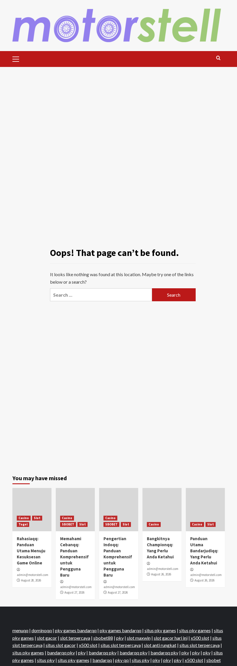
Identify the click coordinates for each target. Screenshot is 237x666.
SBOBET (68, 524)
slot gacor (47, 638)
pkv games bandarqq (76, 630)
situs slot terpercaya (121, 645)
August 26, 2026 (161, 574)
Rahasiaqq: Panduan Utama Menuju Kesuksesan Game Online (31, 551)
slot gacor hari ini (171, 638)
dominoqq (42, 630)
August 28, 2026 (31, 580)
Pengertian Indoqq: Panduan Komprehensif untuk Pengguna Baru (117, 557)
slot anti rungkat (160, 645)
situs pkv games (160, 630)
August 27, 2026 (74, 592)
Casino (23, 518)
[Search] (218, 58)
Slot (37, 518)
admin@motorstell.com (32, 575)
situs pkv (46, 660)
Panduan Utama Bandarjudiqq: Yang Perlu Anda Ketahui (204, 551)
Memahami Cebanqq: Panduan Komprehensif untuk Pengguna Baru (74, 557)
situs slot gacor (61, 645)
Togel (22, 524)
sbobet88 (103, 638)
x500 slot (200, 638)
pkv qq (122, 660)
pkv (120, 638)
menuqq (20, 630)
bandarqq (102, 660)
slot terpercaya (75, 638)
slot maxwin (139, 638)
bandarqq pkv (61, 652)
